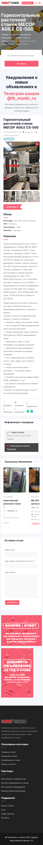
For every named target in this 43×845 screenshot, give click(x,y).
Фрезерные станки (9, 756)
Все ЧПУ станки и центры (16, 497)
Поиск (23, 63)
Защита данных (7, 814)
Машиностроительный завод (13, 791)
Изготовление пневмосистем (13, 779)
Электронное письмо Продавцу (18, 447)
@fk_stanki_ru (21, 98)
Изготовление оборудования (13, 787)
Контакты (5, 818)
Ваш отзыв (10, 572)
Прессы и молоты (8, 764)
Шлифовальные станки (10, 760)
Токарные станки (8, 752)
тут (31, 840)
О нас (3, 810)
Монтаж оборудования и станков (15, 783)
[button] (35, 461)
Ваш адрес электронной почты (20, 561)
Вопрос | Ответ (7, 806)
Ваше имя (10, 550)
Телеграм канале (21, 93)
